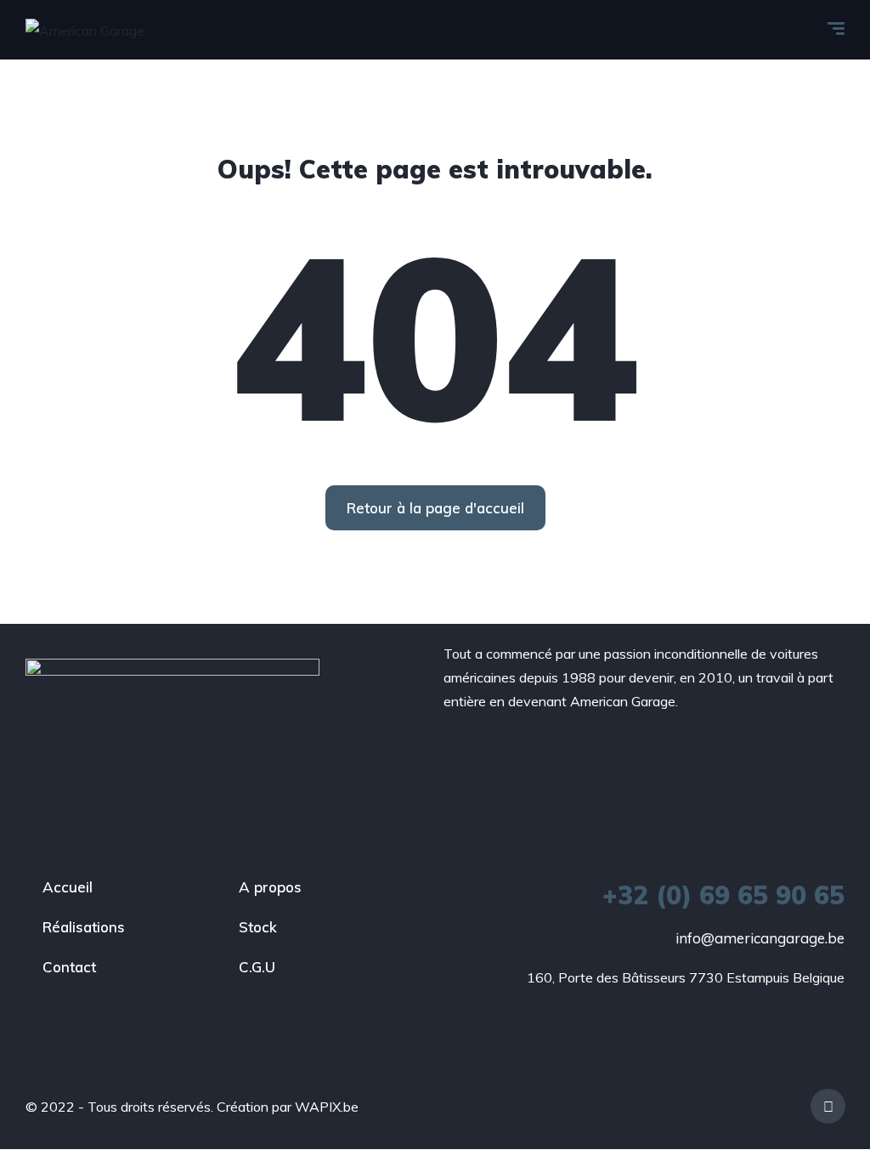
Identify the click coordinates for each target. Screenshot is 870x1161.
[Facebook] (828, 1106)
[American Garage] (84, 29)
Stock (258, 927)
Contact (69, 967)
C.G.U (257, 967)
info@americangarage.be (760, 938)
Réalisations (83, 927)
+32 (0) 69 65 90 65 (723, 895)
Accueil (67, 887)
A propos (270, 887)
